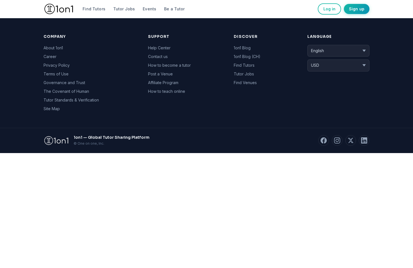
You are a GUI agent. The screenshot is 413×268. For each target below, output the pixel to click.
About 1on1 (53, 47)
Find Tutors (94, 8)
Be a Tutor (174, 8)
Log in (329, 8)
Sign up (356, 8)
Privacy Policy (57, 65)
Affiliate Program (163, 82)
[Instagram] (337, 140)
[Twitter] (350, 140)
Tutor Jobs (124, 8)
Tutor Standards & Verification (71, 100)
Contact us (158, 56)
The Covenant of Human (66, 91)
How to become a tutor (169, 65)
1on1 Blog (242, 47)
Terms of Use (56, 73)
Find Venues (245, 82)
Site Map (52, 108)
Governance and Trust (64, 82)
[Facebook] (323, 140)
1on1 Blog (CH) (247, 56)
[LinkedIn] (364, 140)
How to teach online (166, 91)
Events (149, 8)
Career (50, 56)
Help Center (159, 47)
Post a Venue (160, 73)
